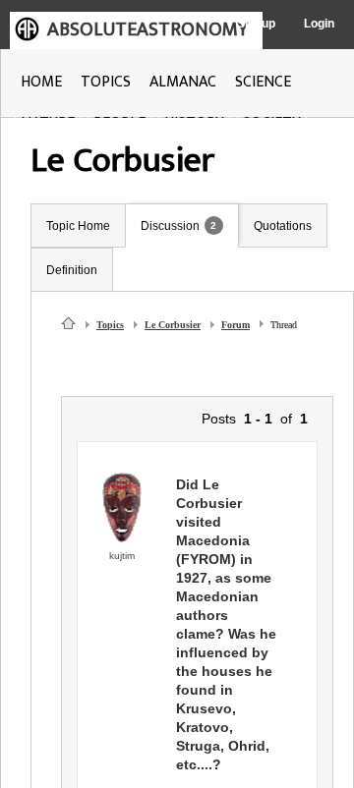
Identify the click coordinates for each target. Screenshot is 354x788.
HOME (41, 82)
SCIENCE (263, 82)
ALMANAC (182, 82)
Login (319, 23)
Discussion (170, 226)
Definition (71, 270)
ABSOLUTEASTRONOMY (147, 29)
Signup (256, 23)
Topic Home (78, 226)
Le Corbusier (173, 324)
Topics (110, 324)
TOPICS (106, 82)
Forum (235, 324)
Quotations (283, 226)
